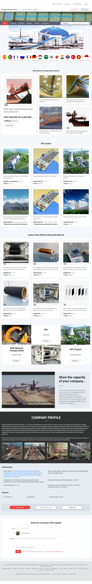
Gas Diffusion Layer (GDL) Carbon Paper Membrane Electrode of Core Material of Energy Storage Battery (14, 309)
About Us (21, 23)
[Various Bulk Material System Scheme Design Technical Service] (16, 161)
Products (13, 23)
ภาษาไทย (80, 568)
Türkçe (86, 568)
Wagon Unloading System (25, 473)
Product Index (82, 565)
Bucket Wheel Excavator (10, 473)
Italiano (42, 568)
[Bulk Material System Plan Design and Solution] (76, 161)
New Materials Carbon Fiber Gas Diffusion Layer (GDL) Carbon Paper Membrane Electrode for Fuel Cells (14, 268)
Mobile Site (43, 566)
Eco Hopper (21, 475)
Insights (50, 566)
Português (21, 568)
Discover (37, 23)
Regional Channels (72, 565)
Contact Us (45, 23)
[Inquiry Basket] (73, 4)
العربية (60, 568)
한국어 (65, 568)
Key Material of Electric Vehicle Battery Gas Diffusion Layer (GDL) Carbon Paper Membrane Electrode (45, 309)
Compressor (16, 477)
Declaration (64, 574)
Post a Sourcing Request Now (53, 551)
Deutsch (48, 568)
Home (4, 23)
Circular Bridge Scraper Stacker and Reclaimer (49, 100)
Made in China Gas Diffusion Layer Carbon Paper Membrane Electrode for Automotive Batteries (75, 309)
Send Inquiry (74, 9)
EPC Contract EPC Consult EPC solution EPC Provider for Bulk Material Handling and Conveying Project (15, 218)
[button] (44, 47)
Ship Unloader (24, 471)
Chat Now (85, 9)
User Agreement (56, 574)
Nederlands (54, 568)
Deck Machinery (13, 475)
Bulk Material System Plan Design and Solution (73, 177)
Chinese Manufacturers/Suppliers (30, 565)
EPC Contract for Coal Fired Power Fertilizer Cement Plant (45, 218)
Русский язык (35, 568)
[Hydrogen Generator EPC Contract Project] (76, 202)
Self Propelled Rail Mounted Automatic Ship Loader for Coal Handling (77, 132)
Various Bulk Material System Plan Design (44, 176)
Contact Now (9, 125)
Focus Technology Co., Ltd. (34, 574)
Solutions (29, 23)
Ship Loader (16, 471)
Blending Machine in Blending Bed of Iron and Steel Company (50, 132)
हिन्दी (75, 568)
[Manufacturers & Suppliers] (13, 3)
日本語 (70, 568)
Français (28, 568)
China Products (16, 565)
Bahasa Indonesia (49, 570)
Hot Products (7, 565)
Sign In (54, 4)
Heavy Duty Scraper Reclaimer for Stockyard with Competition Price (75, 100)
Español (15, 568)
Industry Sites (63, 565)
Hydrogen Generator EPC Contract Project (75, 217)
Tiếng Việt (40, 570)
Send (18, 551)
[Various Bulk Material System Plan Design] (46, 161)
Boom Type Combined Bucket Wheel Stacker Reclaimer (18, 110)
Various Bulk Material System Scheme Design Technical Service (15, 177)
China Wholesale (44, 565)
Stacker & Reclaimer (34, 471)
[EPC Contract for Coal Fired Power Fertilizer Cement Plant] (46, 202)
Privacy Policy (72, 574)
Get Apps (79, 4)
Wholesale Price (54, 565)
